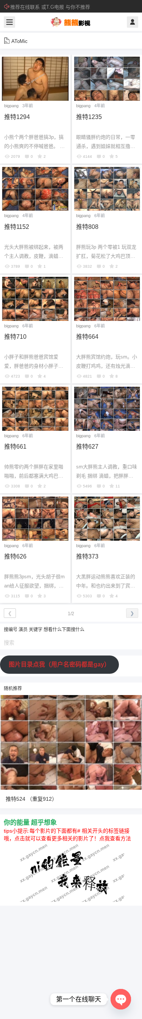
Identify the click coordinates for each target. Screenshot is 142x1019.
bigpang (11, 105)
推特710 (15, 336)
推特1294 (17, 117)
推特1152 (16, 227)
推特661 (15, 446)
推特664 (87, 336)
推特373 (87, 556)
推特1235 (89, 117)
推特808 (87, 227)
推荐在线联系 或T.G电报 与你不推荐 (50, 7)
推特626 (15, 556)
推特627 (87, 446)
